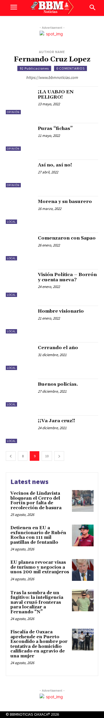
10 (47, 456)
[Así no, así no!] (20, 173)
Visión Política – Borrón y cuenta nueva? (67, 277)
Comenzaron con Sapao (67, 238)
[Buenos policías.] (20, 393)
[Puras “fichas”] (20, 137)
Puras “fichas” (55, 128)
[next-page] (59, 456)
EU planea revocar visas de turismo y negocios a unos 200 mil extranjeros (39, 567)
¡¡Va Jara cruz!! (56, 421)
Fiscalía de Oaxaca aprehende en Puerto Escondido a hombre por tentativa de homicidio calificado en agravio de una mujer (39, 644)
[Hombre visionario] (20, 319)
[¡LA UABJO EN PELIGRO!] (20, 100)
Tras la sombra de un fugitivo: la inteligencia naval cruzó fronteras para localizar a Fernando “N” (36, 602)
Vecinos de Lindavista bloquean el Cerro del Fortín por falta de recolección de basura (36, 501)
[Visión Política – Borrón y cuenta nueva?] (20, 283)
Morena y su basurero (65, 201)
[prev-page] (11, 456)
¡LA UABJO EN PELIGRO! (56, 94)
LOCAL (11, 222)
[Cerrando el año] (20, 356)
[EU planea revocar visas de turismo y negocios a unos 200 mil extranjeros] (83, 570)
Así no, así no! (55, 165)
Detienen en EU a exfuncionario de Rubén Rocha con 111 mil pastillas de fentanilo (38, 535)
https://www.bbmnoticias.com (52, 77)
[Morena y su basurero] (20, 210)
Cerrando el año (58, 348)
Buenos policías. (58, 384)
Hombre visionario (61, 311)
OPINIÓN (13, 112)
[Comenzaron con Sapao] (20, 246)
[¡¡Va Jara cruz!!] (20, 429)
